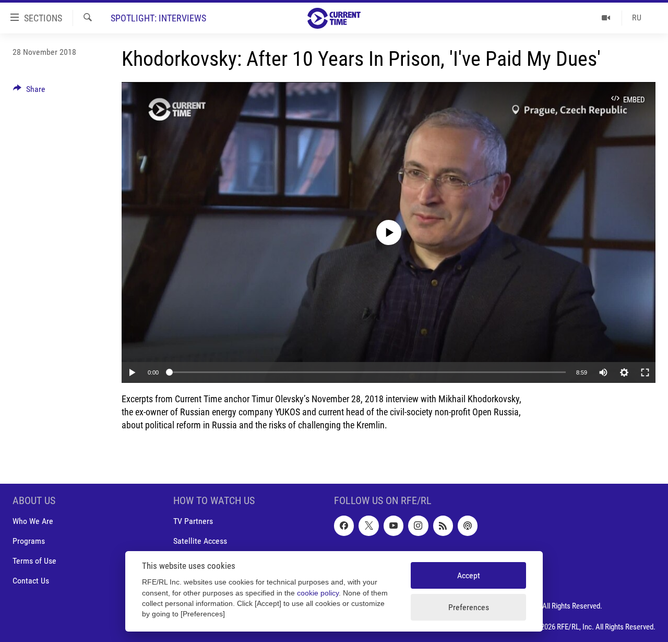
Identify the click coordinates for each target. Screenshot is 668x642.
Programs (29, 541)
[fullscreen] (645, 372)
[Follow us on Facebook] (344, 525)
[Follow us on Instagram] (418, 525)
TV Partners (193, 521)
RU (636, 17)
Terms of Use (34, 561)
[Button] (29, 91)
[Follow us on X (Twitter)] (368, 525)
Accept (468, 575)
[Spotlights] (606, 17)
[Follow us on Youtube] (393, 525)
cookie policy (318, 593)
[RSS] (443, 525)
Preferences (468, 607)
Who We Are (33, 521)
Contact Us (31, 581)
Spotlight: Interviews (158, 18)
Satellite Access (200, 541)
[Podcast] (468, 525)
